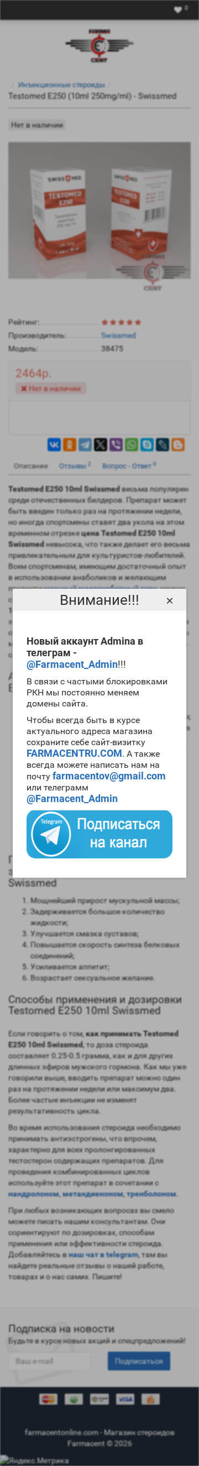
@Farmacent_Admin (72, 664)
